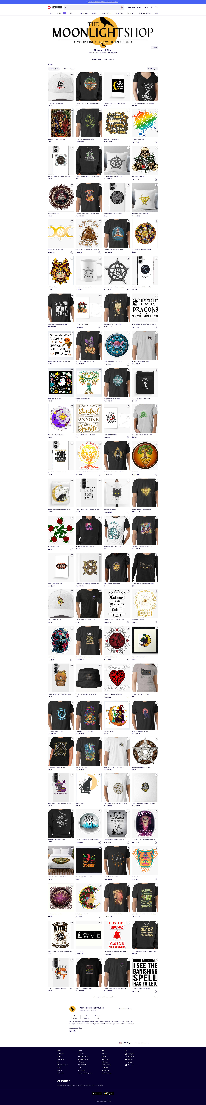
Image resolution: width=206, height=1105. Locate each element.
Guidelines (105, 1062)
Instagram (131, 1054)
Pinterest (130, 1065)
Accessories (131, 13)
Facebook (131, 1056)
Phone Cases (84, 13)
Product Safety (106, 1065)
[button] (103, 2)
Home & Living (105, 13)
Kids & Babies (119, 13)
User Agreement (61, 1085)
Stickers (72, 13)
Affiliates (81, 1062)
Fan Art (59, 1056)
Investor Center (83, 1056)
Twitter (130, 1059)
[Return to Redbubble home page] (55, 7)
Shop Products (96, 59)
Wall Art (94, 13)
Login (59, 1067)
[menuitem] (50, 13)
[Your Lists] (152, 7)
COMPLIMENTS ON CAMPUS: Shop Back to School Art (103, 2)
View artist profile (112, 52)
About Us (81, 1054)
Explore (50, 13)
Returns (104, 1056)
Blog (58, 1062)
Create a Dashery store (85, 1073)
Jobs (79, 1067)
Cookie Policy (99, 1085)
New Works (60, 1059)
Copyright (105, 1067)
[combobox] (94, 7)
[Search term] (122, 7)
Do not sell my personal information (85, 1085)
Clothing (61, 13)
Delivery (104, 1054)
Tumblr (130, 1062)
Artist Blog (81, 1070)
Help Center (105, 1059)
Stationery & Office (145, 13)
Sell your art (82, 1065)
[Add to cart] (156, 142)
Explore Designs (109, 59)
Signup (59, 1070)
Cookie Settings (106, 1073)
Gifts (156, 13)
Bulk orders (60, 1073)
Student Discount (62, 1065)
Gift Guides (60, 1054)
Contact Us (105, 1070)
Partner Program (83, 1059)
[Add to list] (72, 74)
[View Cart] (156, 7)
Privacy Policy (71, 1085)
